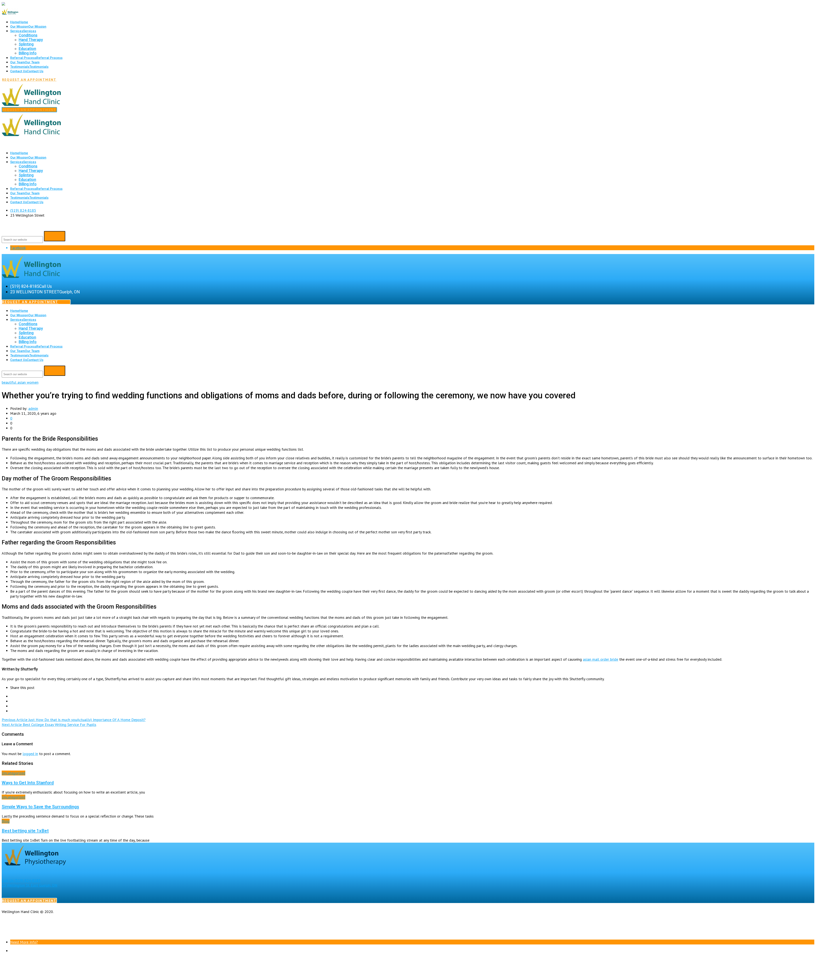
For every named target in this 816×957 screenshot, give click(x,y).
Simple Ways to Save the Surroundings (40, 806)
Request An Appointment (29, 79)
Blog (6, 821)
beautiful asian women (20, 382)
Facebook (18, 247)
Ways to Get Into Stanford (28, 782)
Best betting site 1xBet (25, 830)
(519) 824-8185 (23, 210)
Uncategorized (13, 773)
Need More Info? (24, 942)
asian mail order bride (600, 659)
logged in (30, 753)
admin (33, 408)
